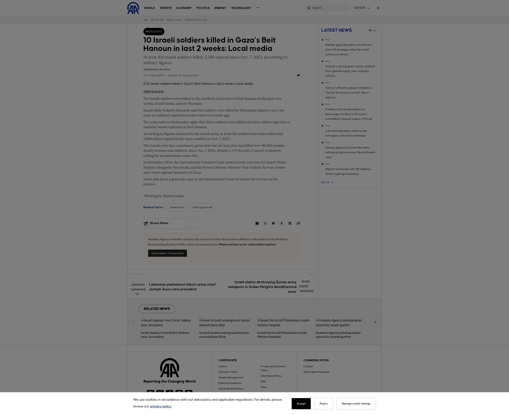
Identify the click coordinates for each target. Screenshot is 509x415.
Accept (301, 403)
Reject (324, 403)
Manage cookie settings (356, 403)
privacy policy (160, 406)
